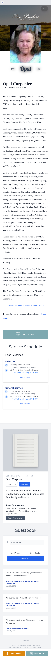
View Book (12, 484)
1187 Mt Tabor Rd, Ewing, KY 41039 (24, 372)
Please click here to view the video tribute (25, 305)
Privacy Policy (18, 647)
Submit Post (25, 558)
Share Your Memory (15, 518)
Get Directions (25, 377)
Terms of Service (31, 647)
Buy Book (24, 484)
